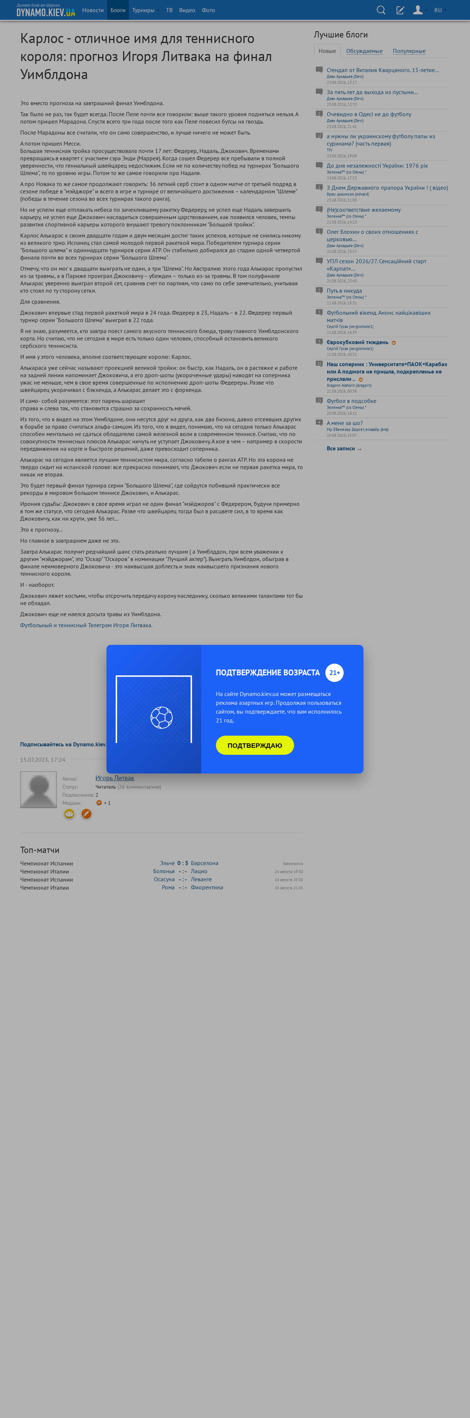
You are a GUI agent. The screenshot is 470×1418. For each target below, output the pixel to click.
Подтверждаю (255, 745)
